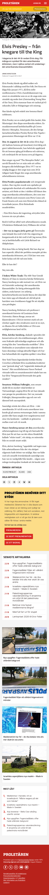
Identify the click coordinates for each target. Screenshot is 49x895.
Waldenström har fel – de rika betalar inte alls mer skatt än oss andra (28, 579)
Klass (22, 472)
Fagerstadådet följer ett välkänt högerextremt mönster (28, 571)
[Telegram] (19, 482)
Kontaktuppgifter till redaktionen (14, 873)
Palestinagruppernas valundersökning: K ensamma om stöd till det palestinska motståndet (27, 597)
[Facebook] (4, 482)
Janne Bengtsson (9, 73)
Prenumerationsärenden (12, 876)
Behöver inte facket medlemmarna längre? (23, 606)
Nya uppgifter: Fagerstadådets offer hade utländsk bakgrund (27, 564)
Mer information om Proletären (14, 880)
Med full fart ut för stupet (25, 612)
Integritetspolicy (9, 878)
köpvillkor (21, 878)
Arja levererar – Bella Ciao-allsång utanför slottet (21, 813)
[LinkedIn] (14, 482)
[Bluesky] (24, 482)
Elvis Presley (9, 472)
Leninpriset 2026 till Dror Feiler (27, 616)
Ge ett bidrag (13, 542)
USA (29, 472)
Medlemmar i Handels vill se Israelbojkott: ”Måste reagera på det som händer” (22, 798)
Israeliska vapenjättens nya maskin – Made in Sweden (26, 587)
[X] (9, 482)
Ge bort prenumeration (18, 536)
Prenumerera (40, 9)
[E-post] (29, 482)
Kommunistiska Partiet (26, 860)
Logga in (37, 3)
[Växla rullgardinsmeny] (45, 3)
